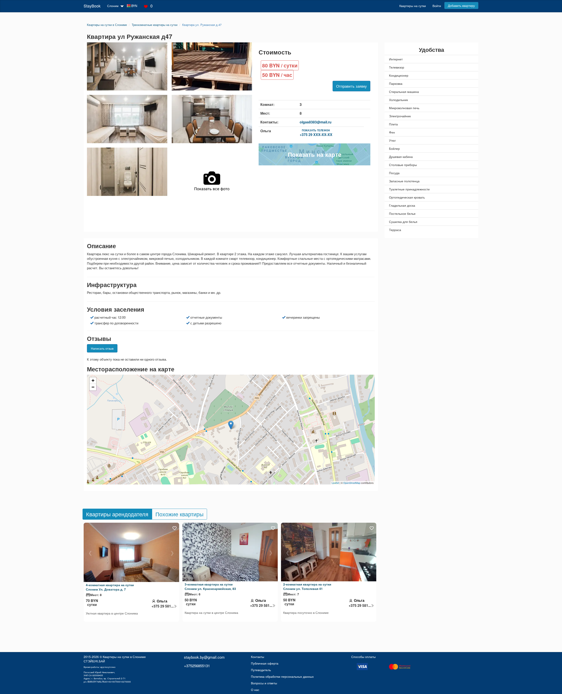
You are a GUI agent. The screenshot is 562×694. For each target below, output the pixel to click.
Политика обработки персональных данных (282, 676)
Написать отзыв (102, 348)
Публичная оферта (264, 663)
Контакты (257, 656)
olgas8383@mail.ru (315, 122)
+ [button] (93, 380)
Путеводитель (261, 670)
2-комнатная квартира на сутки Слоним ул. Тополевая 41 (307, 586)
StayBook (92, 6)
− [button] (93, 387)
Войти (436, 6)
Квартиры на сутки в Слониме (124, 656)
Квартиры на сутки (412, 6)
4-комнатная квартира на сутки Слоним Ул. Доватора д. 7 (110, 587)
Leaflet (335, 482)
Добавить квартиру (461, 5)
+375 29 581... (162, 606)
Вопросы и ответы (264, 683)
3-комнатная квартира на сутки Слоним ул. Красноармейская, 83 (210, 586)
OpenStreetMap (351, 482)
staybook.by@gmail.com (204, 657)
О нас (255, 689)
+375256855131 (197, 665)
